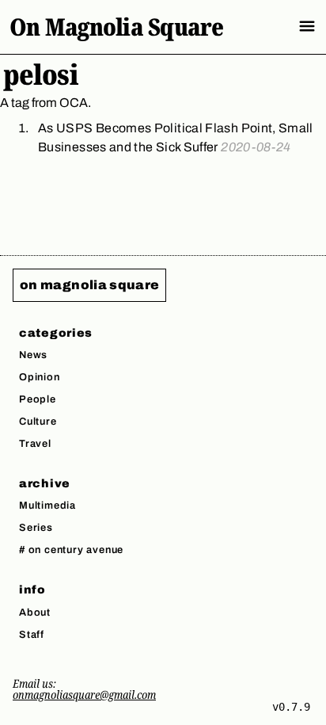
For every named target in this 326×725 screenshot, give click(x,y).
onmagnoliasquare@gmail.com (84, 694)
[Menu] (307, 26)
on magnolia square (89, 285)
